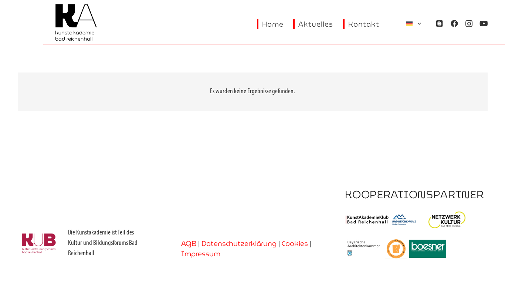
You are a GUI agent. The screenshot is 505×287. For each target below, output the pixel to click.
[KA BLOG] (439, 23)
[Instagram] (469, 23)
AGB (188, 243)
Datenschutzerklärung (239, 243)
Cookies (295, 243)
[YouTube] (484, 23)
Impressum (200, 253)
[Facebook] (454, 23)
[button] (414, 23)
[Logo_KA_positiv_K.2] (76, 22)
